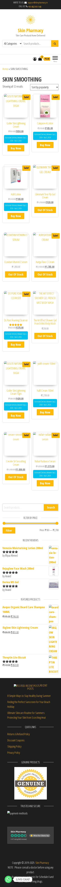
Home (5, 69)
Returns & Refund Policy (18, 734)
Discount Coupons (16, 740)
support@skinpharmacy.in (37, 2)
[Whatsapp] (8, 879)
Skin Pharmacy (30, 30)
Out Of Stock (45, 210)
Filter (9, 530)
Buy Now (16, 148)
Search (51, 507)
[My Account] (35, 58)
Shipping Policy (14, 746)
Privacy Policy (13, 753)
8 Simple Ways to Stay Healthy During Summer (29, 696)
